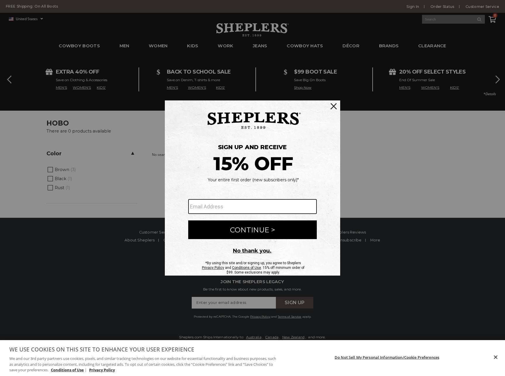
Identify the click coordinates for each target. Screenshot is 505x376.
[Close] (495, 357)
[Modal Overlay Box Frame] (252, 188)
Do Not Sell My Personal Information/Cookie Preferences (387, 357)
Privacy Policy (102, 369)
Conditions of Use (67, 369)
